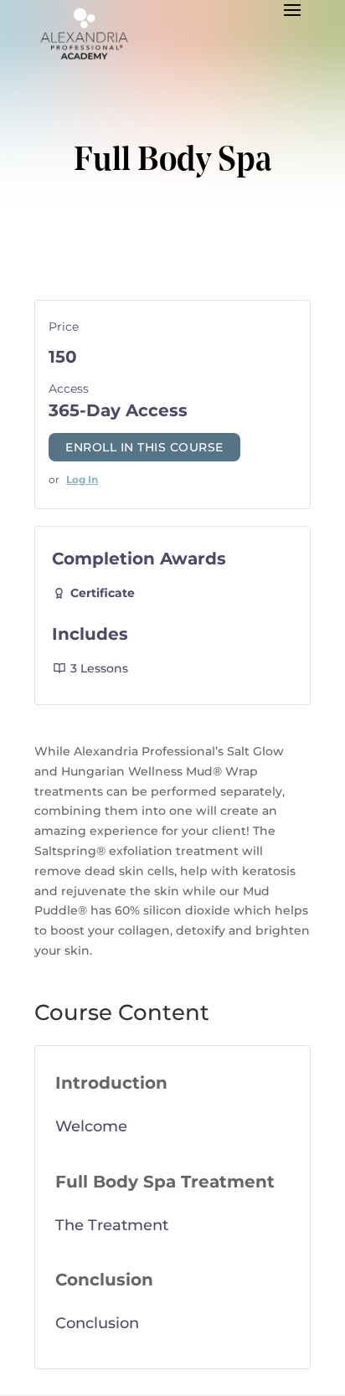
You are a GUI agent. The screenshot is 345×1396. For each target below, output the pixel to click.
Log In (82, 479)
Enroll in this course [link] (144, 447)
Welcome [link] (91, 1126)
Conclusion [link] (97, 1323)
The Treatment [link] (111, 1225)
